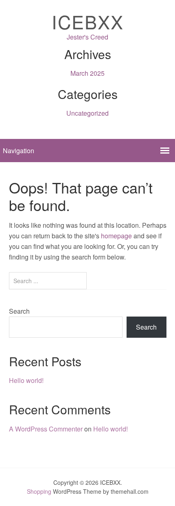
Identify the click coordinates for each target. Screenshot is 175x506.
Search (19, 311)
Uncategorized (87, 113)
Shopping (39, 491)
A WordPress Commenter (46, 428)
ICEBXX (88, 21)
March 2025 (87, 73)
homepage (116, 235)
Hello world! (26, 380)
